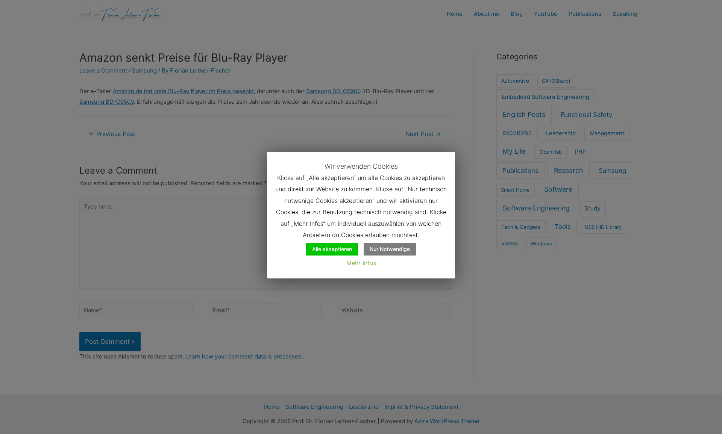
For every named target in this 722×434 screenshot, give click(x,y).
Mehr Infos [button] (361, 263)
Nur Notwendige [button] (390, 249)
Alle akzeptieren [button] (332, 249)
